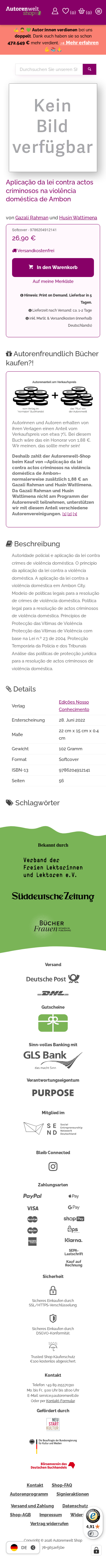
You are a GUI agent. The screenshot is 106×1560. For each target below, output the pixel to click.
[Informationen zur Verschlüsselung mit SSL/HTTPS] (53, 1292)
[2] (69, 514)
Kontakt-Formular (60, 1401)
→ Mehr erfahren (79, 43)
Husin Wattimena (78, 218)
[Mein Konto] (56, 12)
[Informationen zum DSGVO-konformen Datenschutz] (53, 1321)
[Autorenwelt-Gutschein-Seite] (53, 1030)
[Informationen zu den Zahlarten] (32, 1198)
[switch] (93, 1533)
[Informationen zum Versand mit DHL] (53, 995)
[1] (64, 514)
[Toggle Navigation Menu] (99, 12)
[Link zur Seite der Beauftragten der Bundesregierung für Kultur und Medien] (53, 1457)
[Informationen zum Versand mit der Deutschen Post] (53, 981)
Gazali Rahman (31, 218)
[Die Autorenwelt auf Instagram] (53, 1169)
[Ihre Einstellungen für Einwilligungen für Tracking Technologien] (96, 1550)
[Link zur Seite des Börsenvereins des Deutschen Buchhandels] (53, 1467)
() (72, 12)
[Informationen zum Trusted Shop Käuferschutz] (53, 1349)
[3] (75, 514)
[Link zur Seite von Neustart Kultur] (53, 1430)
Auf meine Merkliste (53, 281)
